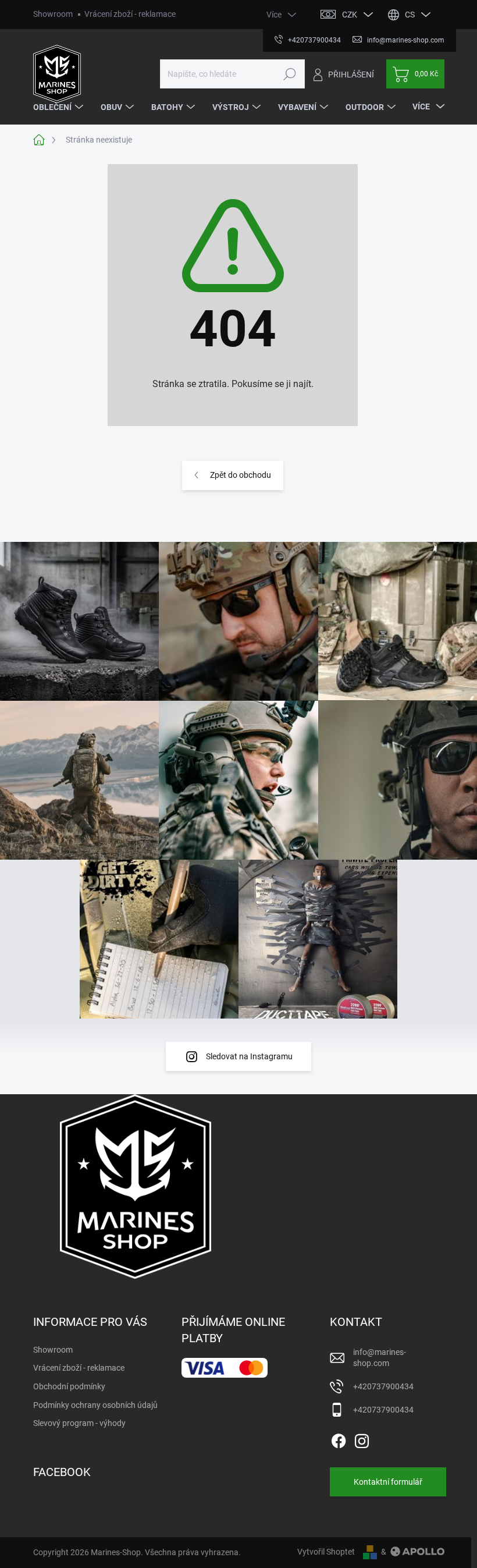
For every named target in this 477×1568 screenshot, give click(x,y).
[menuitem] (59, 107)
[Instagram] (362, 1439)
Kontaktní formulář (388, 1482)
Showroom (53, 14)
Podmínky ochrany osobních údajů (95, 1405)
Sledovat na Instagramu (249, 1056)
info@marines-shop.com (379, 1357)
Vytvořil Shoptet (326, 1551)
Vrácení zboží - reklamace (130, 14)
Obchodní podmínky (69, 1386)
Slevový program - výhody (79, 1423)
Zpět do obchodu (240, 475)
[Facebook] (338, 1439)
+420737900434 (383, 1386)
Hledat (289, 74)
